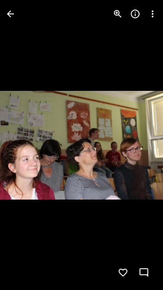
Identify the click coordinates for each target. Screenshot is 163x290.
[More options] (152, 14)
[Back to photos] (10, 13)
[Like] (123, 272)
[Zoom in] (117, 14)
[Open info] (135, 14)
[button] (24, 145)
